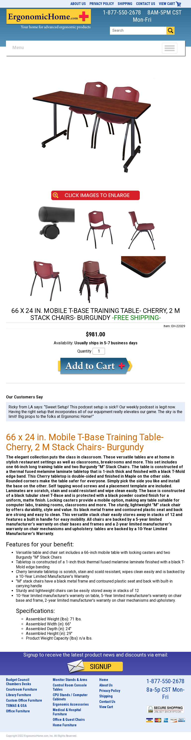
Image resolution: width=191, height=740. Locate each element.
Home (103, 680)
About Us (78, 4)
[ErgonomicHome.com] (49, 18)
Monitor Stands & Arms (70, 680)
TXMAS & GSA (16, 706)
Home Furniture (65, 725)
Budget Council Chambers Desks (18, 682)
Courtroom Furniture (21, 689)
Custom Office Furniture (24, 700)
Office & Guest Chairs (69, 720)
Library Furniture (18, 695)
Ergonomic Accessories (71, 704)
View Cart (167, 4)
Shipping (125, 4)
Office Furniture (18, 711)
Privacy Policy (102, 4)
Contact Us (145, 4)
